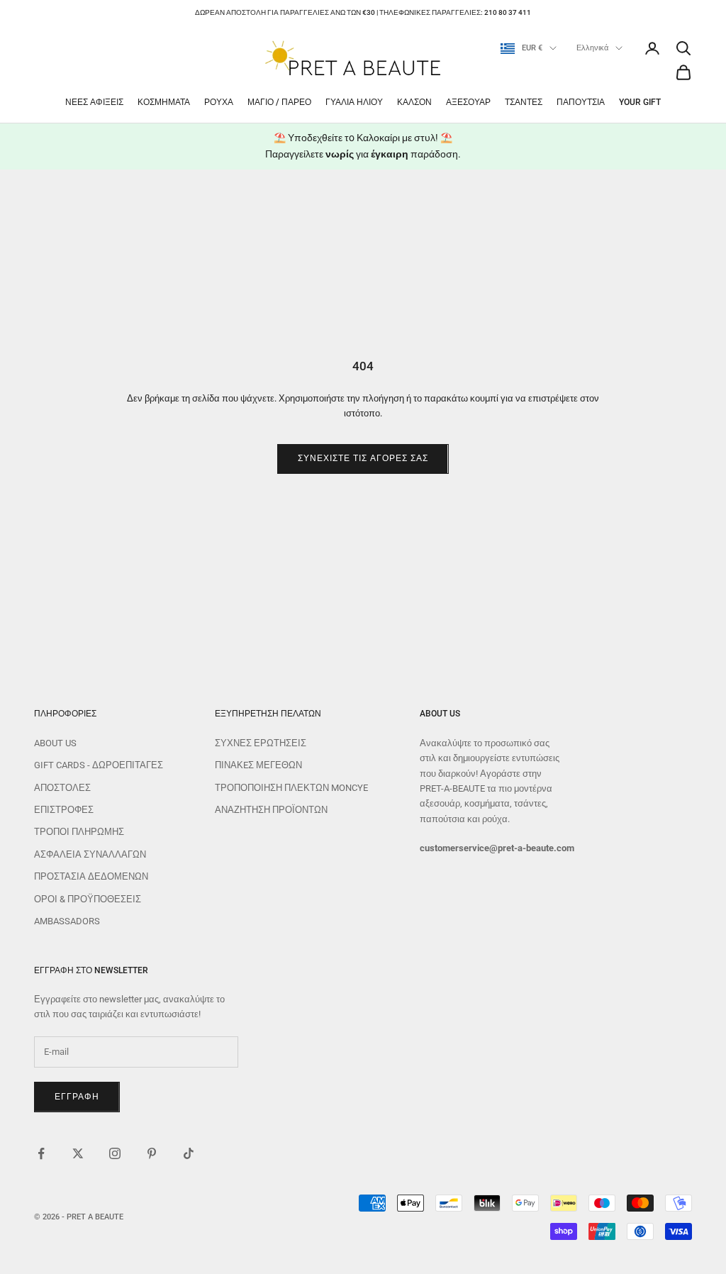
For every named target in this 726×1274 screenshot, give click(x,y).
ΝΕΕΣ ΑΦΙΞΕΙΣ (94, 102)
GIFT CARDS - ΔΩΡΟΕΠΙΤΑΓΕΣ (98, 765)
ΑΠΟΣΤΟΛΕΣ (62, 787)
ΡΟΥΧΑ (218, 102)
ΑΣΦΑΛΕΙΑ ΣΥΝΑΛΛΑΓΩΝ (90, 854)
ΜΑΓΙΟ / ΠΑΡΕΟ (279, 102)
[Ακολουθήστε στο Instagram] (115, 1153)
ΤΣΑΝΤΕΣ (523, 102)
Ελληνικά (592, 47)
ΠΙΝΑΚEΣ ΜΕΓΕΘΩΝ (258, 765)
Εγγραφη (77, 1097)
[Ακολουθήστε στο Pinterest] (152, 1153)
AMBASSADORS (67, 921)
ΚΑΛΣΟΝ (414, 102)
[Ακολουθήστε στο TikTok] (189, 1153)
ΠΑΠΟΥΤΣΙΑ (581, 102)
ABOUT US (55, 743)
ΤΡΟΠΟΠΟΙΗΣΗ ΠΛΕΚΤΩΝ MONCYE (291, 787)
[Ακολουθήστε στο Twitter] (78, 1153)
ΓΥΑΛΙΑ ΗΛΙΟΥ (354, 102)
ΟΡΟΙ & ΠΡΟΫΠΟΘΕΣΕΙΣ (87, 899)
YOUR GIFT (640, 102)
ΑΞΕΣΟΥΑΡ (468, 102)
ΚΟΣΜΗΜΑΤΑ (164, 102)
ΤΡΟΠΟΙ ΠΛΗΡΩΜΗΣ (79, 831)
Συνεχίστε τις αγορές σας (363, 458)
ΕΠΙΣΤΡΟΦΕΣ (64, 809)
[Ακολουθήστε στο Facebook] (41, 1153)
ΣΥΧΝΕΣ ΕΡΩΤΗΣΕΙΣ (260, 743)
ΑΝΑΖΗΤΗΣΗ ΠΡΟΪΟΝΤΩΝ (271, 809)
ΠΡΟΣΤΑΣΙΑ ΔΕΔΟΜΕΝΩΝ (91, 876)
